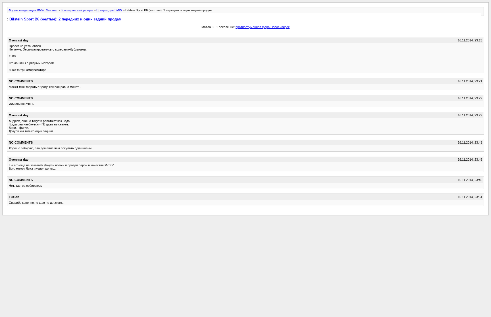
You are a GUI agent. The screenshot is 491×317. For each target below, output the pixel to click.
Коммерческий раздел (77, 10)
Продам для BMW (109, 10)
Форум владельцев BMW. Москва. (33, 10)
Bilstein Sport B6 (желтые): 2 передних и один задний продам (65, 19)
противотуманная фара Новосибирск (263, 27)
